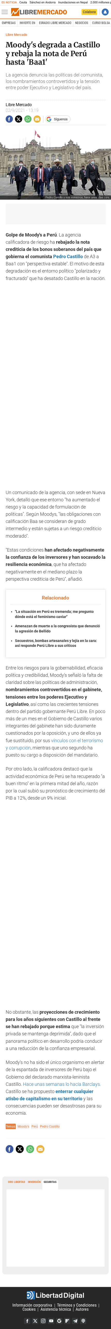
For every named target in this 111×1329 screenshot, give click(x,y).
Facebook (27, 1321)
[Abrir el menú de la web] (6, 12)
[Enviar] (27, 119)
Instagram (43, 1321)
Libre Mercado (16, 35)
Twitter (35, 1321)
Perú (34, 1126)
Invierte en (27, 23)
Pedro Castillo (68, 256)
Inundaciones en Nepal (73, 2)
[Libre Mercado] (39, 12)
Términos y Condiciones (77, 1305)
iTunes (83, 1321)
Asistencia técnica (56, 1309)
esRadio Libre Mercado (55, 23)
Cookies (29, 1309)
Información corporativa (32, 1305)
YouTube (51, 1321)
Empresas (8, 23)
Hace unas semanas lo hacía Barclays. (62, 1084)
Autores (82, 1309)
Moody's (23, 1126)
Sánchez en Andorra (43, 2)
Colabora (89, 12)
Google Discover (59, 1321)
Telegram (75, 1321)
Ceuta (23, 2)
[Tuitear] (18, 119)
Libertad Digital (55, 1295)
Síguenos (61, 119)
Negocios (81, 23)
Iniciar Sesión (105, 12)
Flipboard (67, 1321)
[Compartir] (9, 119)
